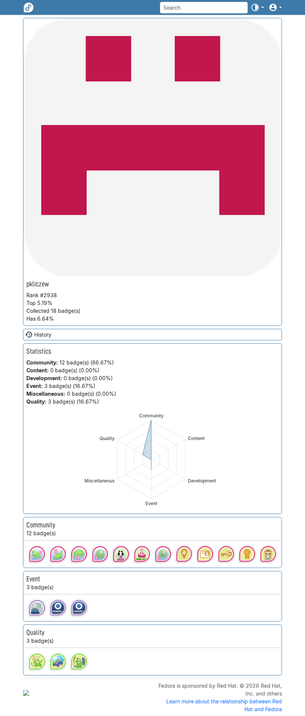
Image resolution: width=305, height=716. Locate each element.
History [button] (42, 334)
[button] (257, 7)
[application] (151, 459)
